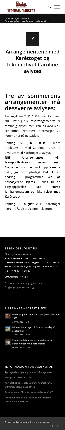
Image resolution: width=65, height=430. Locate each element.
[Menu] (55, 6)
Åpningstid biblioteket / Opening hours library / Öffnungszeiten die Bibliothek (28, 384)
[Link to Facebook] (52, 425)
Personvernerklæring (39, 422)
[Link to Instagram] (57, 425)
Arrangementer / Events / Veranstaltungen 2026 (29, 392)
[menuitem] (47, 6)
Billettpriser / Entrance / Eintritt (20, 377)
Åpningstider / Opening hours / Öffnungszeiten (28, 372)
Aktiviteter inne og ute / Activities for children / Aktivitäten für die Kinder (28, 399)
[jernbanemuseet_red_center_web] (27, 6)
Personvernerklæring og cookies (23, 283)
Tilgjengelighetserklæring (19, 287)
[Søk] (47, 6)
